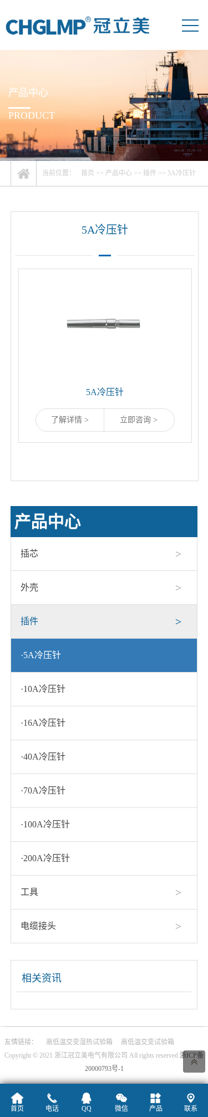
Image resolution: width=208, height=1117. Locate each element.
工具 (29, 892)
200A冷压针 (45, 858)
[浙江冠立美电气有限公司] (77, 25)
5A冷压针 (182, 173)
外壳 (29, 587)
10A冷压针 (43, 689)
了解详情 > (70, 420)
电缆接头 (38, 926)
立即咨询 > (139, 420)
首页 (87, 173)
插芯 (29, 553)
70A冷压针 (43, 790)
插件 (149, 173)
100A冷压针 (45, 824)
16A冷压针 (43, 722)
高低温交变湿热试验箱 (79, 1042)
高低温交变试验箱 (147, 1042)
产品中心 (118, 173)
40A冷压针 (43, 756)
